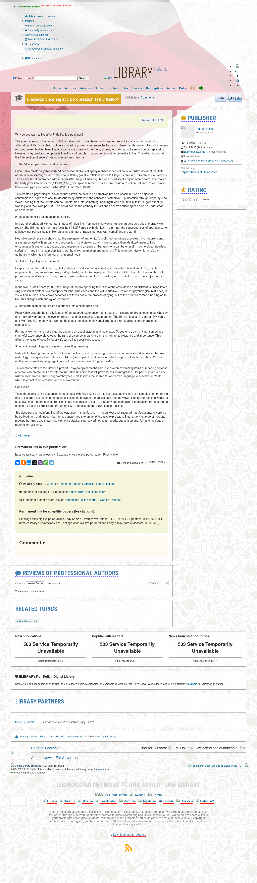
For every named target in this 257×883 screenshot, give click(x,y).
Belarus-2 (207, 801)
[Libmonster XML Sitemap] (128, 850)
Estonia (168, 801)
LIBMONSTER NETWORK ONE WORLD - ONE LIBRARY (128, 785)
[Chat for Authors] (238, 80)
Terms (34, 736)
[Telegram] (51, 462)
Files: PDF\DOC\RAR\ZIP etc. (43, 39)
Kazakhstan (108, 801)
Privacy (24, 736)
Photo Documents (38, 34)
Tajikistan (149, 801)
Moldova (129, 801)
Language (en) (73, 736)
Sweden (140, 795)
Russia (52, 801)
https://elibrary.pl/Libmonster (87, 492)
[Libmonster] (12, 752)
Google (104, 500)
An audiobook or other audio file (45, 48)
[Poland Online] (187, 137)
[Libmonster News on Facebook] (237, 75)
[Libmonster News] (236, 71)
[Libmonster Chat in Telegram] (170, 747)
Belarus (69, 801)
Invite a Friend (55, 736)
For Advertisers (68, 757)
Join (230, 98)
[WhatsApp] (45, 462)
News (48, 757)
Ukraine (87, 801)
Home (18, 722)
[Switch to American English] (237, 66)
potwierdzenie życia (27, 621)
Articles (31, 722)
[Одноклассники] (23, 462)
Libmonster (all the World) (80, 500)
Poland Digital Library (104, 736)
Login (238, 98)
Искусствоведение (194, 151)
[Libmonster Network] (216, 765)
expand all (54, 583)
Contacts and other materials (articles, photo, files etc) (81, 484)
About (36, 757)
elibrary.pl (24, 435)
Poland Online (205, 129)
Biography (33, 44)
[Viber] (40, 462)
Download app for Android (129, 834)
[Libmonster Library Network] (246, 765)
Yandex (116, 500)
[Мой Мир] (29, 462)
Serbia (157, 795)
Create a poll (35, 58)
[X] (34, 462)
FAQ (42, 736)
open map (102, 769)
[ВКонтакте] (17, 462)
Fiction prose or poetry (40, 25)
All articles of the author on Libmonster (208, 161)
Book (31, 20)
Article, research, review (41, 16)
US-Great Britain (115, 795)
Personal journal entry (39, 30)
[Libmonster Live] (237, 85)
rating (202, 143)
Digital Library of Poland (28, 765)
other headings (217, 151)
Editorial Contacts (45, 747)
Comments (148, 97)
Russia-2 (187, 801)
